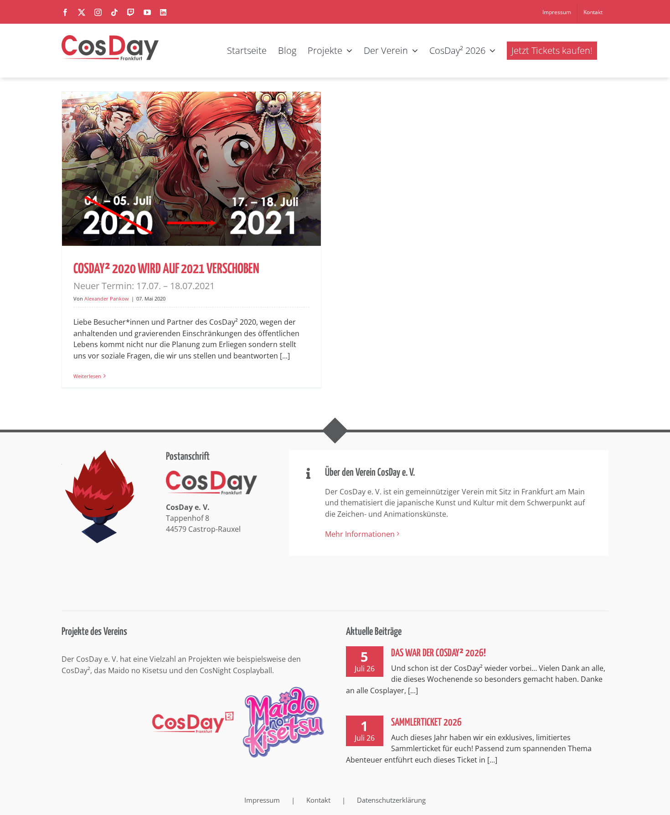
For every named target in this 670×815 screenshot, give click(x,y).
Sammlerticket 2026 (426, 722)
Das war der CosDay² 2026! (438, 653)
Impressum (262, 800)
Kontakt (318, 800)
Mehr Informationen (360, 534)
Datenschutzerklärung (391, 800)
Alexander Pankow (106, 298)
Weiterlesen (87, 376)
